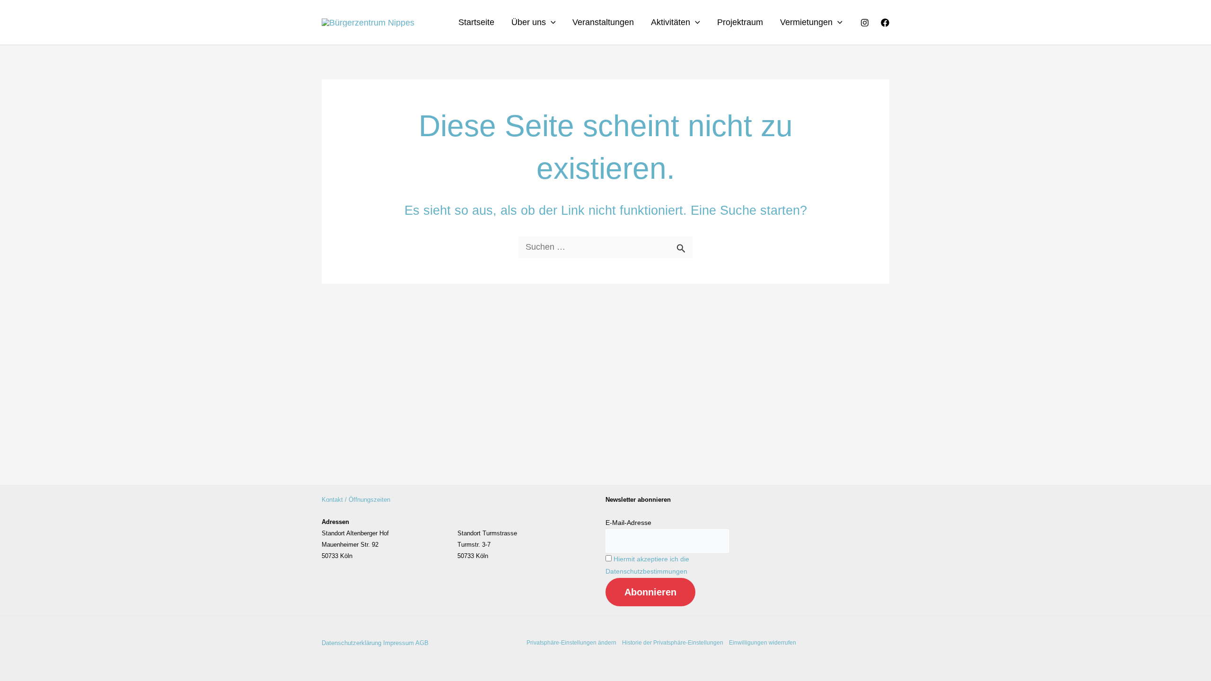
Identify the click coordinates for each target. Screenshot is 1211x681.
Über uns (528, 22)
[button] (551, 22)
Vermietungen (806, 22)
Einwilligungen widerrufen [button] (762, 642)
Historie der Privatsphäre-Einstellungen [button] (672, 642)
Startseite (476, 22)
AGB (422, 642)
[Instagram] (864, 22)
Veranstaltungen (603, 22)
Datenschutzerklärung (351, 642)
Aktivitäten (670, 22)
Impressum (398, 642)
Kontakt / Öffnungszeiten (356, 499)
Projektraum (740, 22)
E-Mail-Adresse (628, 522)
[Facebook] (885, 22)
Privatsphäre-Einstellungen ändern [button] (571, 642)
